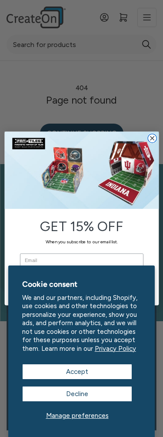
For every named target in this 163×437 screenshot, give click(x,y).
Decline (77, 394)
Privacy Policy (115, 349)
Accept (77, 372)
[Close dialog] (152, 138)
